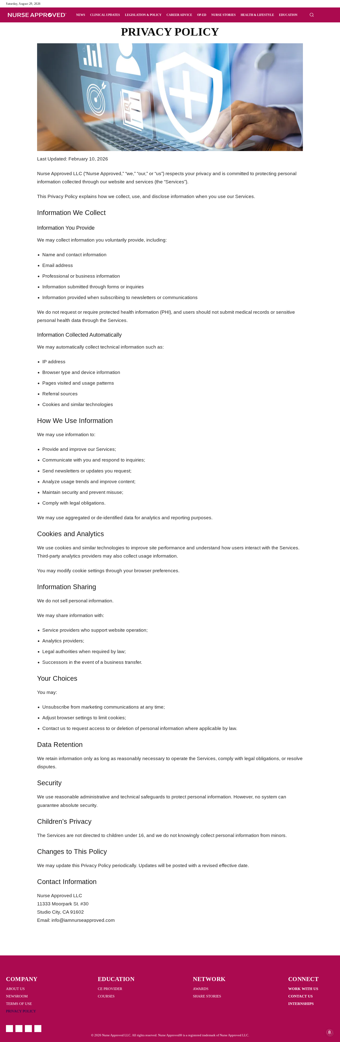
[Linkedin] (325, 4)
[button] (311, 14)
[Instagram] (319, 4)
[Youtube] (331, 4)
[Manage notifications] (330, 1032)
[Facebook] (313, 4)
